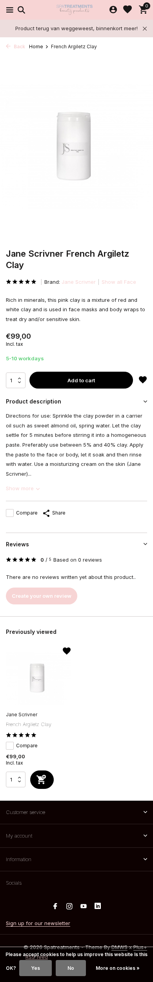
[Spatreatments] (76, 10)
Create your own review (41, 596)
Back (19, 46)
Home (36, 46)
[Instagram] (69, 907)
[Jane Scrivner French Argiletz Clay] (38, 678)
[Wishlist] (127, 10)
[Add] (42, 779)
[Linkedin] (98, 907)
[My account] (113, 9)
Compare (27, 513)
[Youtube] (83, 907)
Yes (35, 968)
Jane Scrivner (79, 282)
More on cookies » (118, 968)
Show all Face (119, 282)
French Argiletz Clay (28, 724)
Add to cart (81, 380)
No (70, 968)
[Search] (20, 10)
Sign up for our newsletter (38, 923)
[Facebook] (55, 907)
